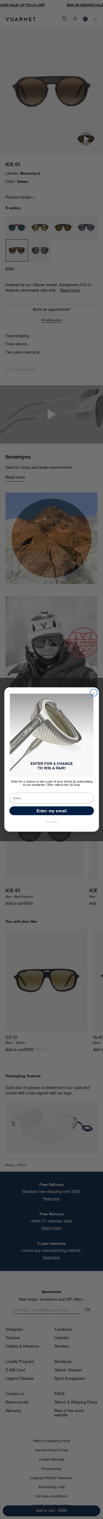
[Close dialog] (93, 692)
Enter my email (51, 810)
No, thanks (51, 821)
